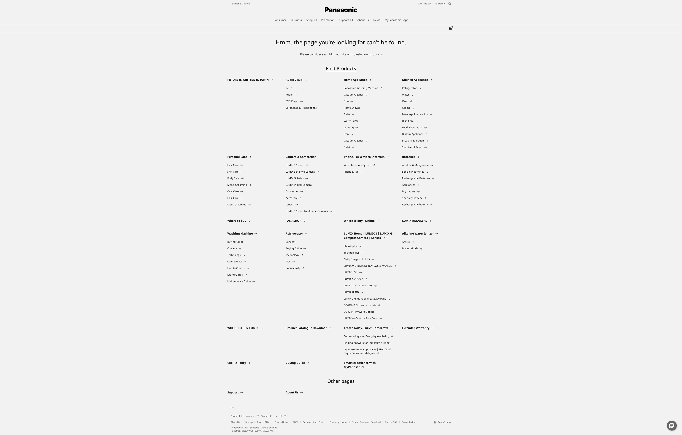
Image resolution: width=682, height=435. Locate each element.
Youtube (265, 416)
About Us (235, 422)
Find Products (341, 68)
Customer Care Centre (314, 422)
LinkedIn (279, 416)
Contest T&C (391, 422)
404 (233, 407)
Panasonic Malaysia (240, 3)
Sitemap (248, 422)
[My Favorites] (451, 28)
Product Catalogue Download (366, 422)
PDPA (295, 422)
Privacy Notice (282, 422)
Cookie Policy (408, 422)
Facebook (235, 416)
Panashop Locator (338, 422)
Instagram (251, 416)
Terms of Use (263, 422)
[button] (672, 426)
